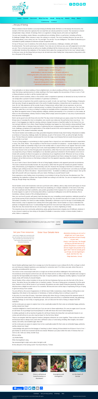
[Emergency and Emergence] (58, 364)
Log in (65, 4)
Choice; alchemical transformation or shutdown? (39, 376)
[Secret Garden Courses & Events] (73, 222)
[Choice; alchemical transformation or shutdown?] (39, 364)
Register (60, 4)
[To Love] (20, 364)
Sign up (56, 4)
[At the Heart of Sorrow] (78, 364)
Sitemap (57, 393)
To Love (20, 374)
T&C (63, 393)
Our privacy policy (47, 393)
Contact (36, 393)
